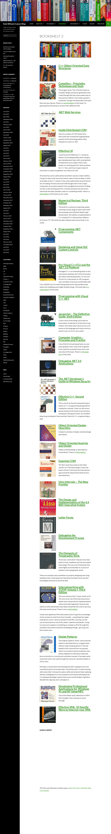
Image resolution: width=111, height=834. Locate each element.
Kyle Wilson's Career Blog (14, 24)
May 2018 (6, 184)
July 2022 (6, 122)
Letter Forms (66, 517)
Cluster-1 (6, 279)
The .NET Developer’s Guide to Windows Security (75, 380)
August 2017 (7, 208)
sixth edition (73, 609)
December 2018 (7, 166)
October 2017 (7, 203)
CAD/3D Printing (8, 276)
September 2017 (8, 205)
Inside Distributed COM (73, 130)
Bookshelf (62, 23)
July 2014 (6, 247)
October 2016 (7, 226)
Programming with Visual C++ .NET (73, 297)
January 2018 (7, 195)
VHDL (5, 357)
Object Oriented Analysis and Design (73, 444)
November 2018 (8, 169)
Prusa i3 (5, 329)
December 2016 (7, 221)
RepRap (5, 334)
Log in (5, 374)
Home (31, 23)
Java (4, 302)
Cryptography (7, 284)
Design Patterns (68, 636)
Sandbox (5, 336)
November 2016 (8, 224)
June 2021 (6, 127)
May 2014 (6, 252)
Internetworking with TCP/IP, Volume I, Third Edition (72, 589)
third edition (44, 194)
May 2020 (6, 135)
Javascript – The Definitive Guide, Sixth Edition (74, 315)
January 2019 (7, 163)
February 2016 (7, 242)
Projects (5, 326)
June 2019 (6, 150)
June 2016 (6, 237)
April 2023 (6, 117)
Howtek (5, 92)
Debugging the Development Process (71, 536)
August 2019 (7, 145)
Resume (92, 23)
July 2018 (6, 179)
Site (4, 342)
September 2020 (8, 132)
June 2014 (6, 250)
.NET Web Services (70, 112)
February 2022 (7, 124)
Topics (5, 349)
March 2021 (6, 130)
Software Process (8, 344)
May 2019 (6, 153)
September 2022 (8, 119)
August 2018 (7, 177)
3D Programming (8, 263)
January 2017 (7, 218)
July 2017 (6, 210)
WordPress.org (7, 381)
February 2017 (7, 216)
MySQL (5, 315)
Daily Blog (6, 287)
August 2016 (7, 231)
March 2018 (6, 190)
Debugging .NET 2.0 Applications (70, 362)
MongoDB (6, 310)
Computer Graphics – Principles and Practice (72, 339)
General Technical (8, 295)
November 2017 (8, 200)
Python (5, 331)
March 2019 (6, 158)
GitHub (85, 23)
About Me (39, 23)
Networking (6, 318)
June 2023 (6, 111)
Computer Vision (8, 282)
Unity (4, 355)
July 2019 (6, 148)
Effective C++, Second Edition (71, 398)
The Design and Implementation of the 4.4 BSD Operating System (74, 502)
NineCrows (100, 23)
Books (5, 269)
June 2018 (6, 182)
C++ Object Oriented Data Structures (74, 67)
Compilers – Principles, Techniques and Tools (72, 85)
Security (5, 339)
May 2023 (6, 114)
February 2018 (7, 192)
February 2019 (7, 161)
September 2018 (8, 174)
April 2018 (6, 187)
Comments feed (7, 379)
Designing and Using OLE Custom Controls (73, 248)
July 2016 (6, 234)
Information (74, 23)
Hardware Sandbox (8, 297)
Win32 (5, 362)
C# (4, 271)
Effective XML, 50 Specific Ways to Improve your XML (75, 708)
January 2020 (7, 137)
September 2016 (8, 229)
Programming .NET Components (70, 230)
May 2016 (6, 239)
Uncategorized (7, 352)
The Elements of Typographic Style (69, 554)
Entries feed (6, 376)
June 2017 (6, 213)
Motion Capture (7, 313)
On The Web (6, 321)
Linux (4, 308)
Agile (4, 266)
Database (6, 289)
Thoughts (6, 347)
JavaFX (5, 305)
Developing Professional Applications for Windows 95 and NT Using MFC (74, 689)
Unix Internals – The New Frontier (73, 483)
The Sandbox (50, 23)
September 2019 (8, 143)
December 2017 (7, 197)
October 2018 (7, 171)
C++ (4, 274)
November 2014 (8, 244)
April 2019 (6, 156)
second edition (68, 103)
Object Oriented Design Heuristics (72, 426)
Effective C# (66, 150)
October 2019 (7, 140)
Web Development (8, 360)
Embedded (6, 292)
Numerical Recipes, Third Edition (73, 202)
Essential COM (67, 460)
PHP (4, 323)
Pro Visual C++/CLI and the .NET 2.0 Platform (74, 266)
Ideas (4, 300)
